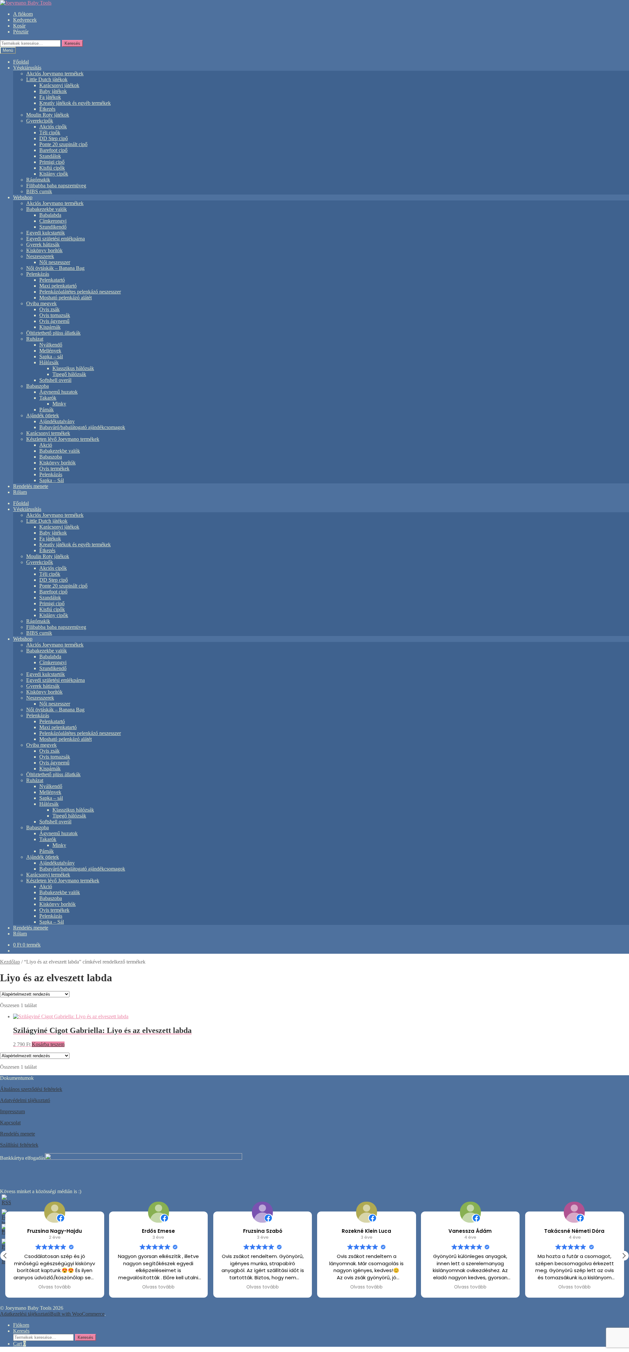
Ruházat (34, 339)
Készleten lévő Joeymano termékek (62, 439)
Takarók (47, 398)
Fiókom (21, 1325)
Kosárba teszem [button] (48, 1044)
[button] (624, 1256)
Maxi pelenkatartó (58, 286)
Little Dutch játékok (46, 79)
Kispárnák (50, 327)
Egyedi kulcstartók (45, 232)
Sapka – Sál (51, 480)
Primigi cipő (52, 162)
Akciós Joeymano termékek (55, 73)
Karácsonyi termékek (48, 433)
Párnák (46, 409)
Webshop (22, 197)
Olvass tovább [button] (54, 1287)
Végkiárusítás (27, 67)
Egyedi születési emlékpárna (55, 238)
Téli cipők (49, 132)
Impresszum (12, 1111)
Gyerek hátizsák (43, 244)
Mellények (50, 350)
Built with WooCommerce (77, 1314)
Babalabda (50, 215)
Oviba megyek (41, 303)
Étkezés (47, 109)
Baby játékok (53, 91)
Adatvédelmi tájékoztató (25, 1100)
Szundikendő (53, 227)
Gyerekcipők (39, 120)
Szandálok (50, 156)
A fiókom (23, 14)
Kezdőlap (10, 962)
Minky (59, 403)
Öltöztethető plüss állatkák (53, 333)
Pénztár (21, 31)
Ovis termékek (54, 468)
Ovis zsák (49, 309)
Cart (19, 1343)
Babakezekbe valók (46, 209)
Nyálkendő (50, 344)
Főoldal (21, 62)
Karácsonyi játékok (59, 85)
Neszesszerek (40, 256)
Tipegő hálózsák (69, 374)
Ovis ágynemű (54, 321)
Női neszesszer (54, 262)
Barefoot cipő (53, 150)
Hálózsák (49, 362)
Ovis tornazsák (54, 315)
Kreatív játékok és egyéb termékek (75, 103)
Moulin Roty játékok (47, 115)
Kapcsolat (10, 1122)
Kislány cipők (53, 174)
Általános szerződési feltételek (31, 1089)
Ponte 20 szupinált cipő (63, 144)
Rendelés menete (30, 486)
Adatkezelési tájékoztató (25, 1314)
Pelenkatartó (52, 280)
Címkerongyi (53, 221)
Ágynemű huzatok (58, 392)
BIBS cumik (39, 191)
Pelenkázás (37, 274)
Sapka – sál (51, 356)
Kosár (19, 25)
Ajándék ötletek (42, 415)
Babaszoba (37, 386)
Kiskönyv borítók (44, 250)
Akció (45, 445)
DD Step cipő (53, 138)
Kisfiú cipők (52, 168)
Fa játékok (50, 97)
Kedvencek (25, 20)
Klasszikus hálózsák (73, 368)
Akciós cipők (53, 126)
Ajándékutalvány (57, 421)
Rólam (20, 492)
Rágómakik (38, 179)
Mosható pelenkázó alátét (65, 297)
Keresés (72, 43)
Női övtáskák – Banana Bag (55, 268)
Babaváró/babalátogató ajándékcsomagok (82, 427)
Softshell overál (55, 380)
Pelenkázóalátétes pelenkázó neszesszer (80, 291)
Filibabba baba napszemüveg (56, 185)
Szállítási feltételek (19, 1145)
